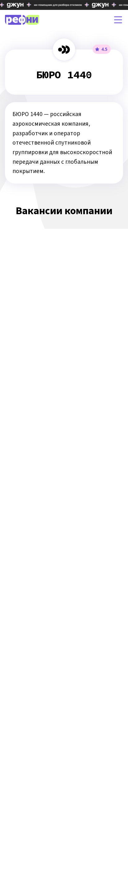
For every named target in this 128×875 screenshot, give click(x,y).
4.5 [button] (104, 49)
